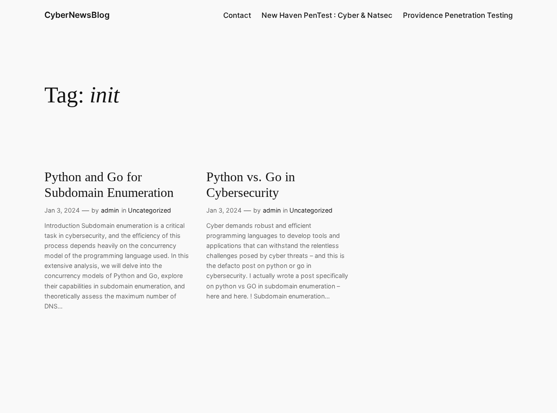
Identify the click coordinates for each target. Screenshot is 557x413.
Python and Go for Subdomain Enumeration (109, 185)
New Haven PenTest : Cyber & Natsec (327, 15)
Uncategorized (149, 210)
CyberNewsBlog (77, 15)
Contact (237, 15)
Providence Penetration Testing (458, 15)
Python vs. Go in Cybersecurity (250, 185)
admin (110, 210)
